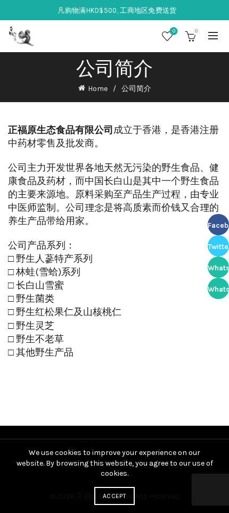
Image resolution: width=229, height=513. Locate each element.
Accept (114, 496)
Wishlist (174, 31)
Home (98, 88)
